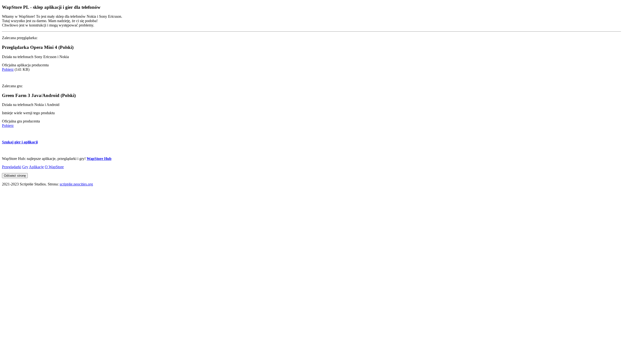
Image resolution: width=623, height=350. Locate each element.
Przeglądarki (11, 167)
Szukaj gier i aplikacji (20, 142)
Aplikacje (36, 167)
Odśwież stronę (15, 175)
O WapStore (54, 167)
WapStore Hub (99, 159)
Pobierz (8, 69)
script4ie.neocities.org (76, 184)
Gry (25, 167)
